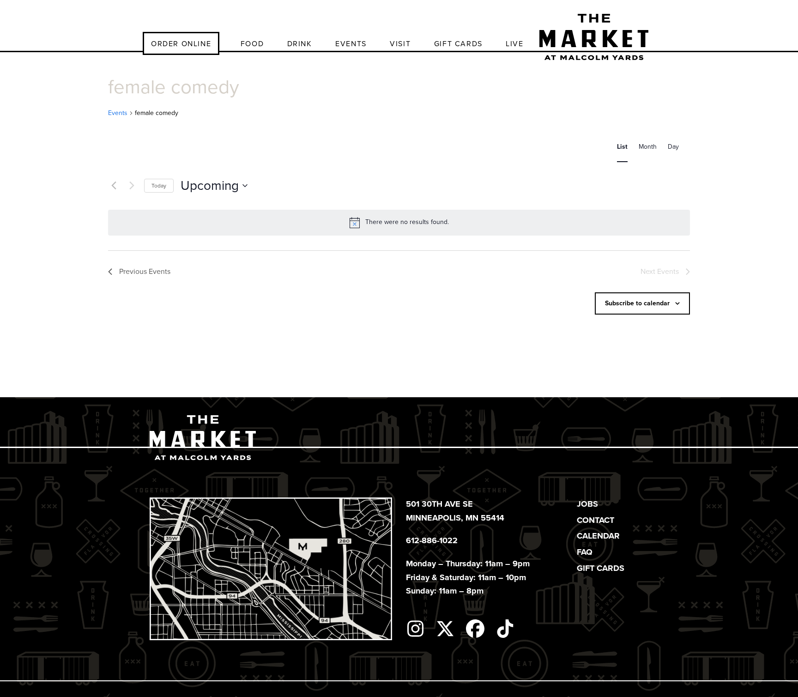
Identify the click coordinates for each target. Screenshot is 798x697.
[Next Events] (131, 185)
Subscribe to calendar (637, 303)
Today (158, 186)
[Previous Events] (113, 185)
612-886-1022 (432, 540)
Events (117, 113)
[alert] (399, 223)
